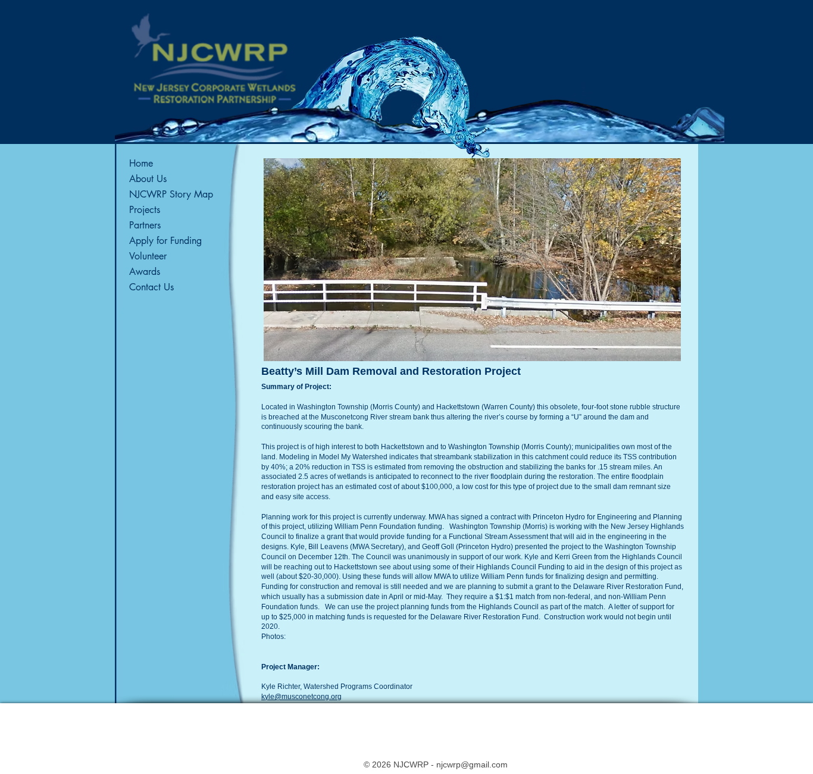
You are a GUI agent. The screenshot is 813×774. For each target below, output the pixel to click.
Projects (144, 209)
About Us (148, 179)
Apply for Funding (165, 240)
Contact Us (151, 287)
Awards (144, 271)
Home (141, 163)
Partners (145, 225)
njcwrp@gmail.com (472, 764)
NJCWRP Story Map (171, 194)
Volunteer (148, 256)
